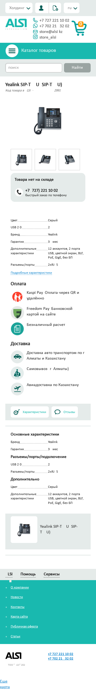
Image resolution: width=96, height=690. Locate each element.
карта (5, 687)
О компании (20, 587)
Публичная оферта (24, 626)
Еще (3, 681)
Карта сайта (19, 616)
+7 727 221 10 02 (54, 20)
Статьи (15, 636)
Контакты (18, 607)
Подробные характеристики (31, 273)
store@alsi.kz (50, 32)
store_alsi (47, 37)
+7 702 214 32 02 (54, 26)
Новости (17, 597)
